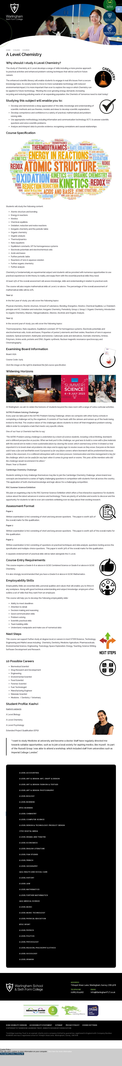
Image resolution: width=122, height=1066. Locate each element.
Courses (26, 50)
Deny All (20, 1054)
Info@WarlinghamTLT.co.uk (103, 992)
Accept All (5, 1054)
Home (8, 50)
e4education (65, 1028)
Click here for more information (60, 1051)
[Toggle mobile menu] (118, 9)
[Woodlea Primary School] (109, 30)
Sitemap (58, 1025)
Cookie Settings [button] (89, 1025)
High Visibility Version (16, 1025)
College (16, 50)
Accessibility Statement (41, 1025)
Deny (13, 1054)
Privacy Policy (72, 1025)
